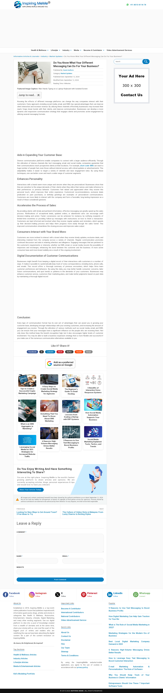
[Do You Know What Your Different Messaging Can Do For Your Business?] (34, 72)
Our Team (65, 648)
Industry (66, 50)
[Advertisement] (81, 28)
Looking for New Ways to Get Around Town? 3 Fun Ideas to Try (37, 513)
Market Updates (66, 73)
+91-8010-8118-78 (138, 5)
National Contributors (70, 616)
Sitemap (64, 651)
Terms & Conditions (70, 655)
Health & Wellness (38, 50)
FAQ (63, 644)
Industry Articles (20, 658)
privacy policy (82, 667)
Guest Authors (68, 70)
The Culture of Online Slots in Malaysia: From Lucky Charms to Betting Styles (82, 513)
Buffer (69, 352)
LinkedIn (50, 352)
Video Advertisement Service (73, 620)
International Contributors (72, 612)
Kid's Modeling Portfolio (24, 674)
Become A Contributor (93, 50)
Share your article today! (30, 490)
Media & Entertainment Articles (26, 666)
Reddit (79, 352)
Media (76, 50)
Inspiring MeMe (77, 691)
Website (20, 567)
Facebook (32, 352)
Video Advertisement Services (119, 50)
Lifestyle (54, 50)
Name (20, 556)
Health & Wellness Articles (25, 655)
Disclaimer (66, 640)
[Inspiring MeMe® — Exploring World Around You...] (32, 4)
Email (88, 352)
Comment (21, 532)
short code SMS (86, 166)
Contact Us (66, 636)
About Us (65, 632)
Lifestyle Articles (20, 662)
